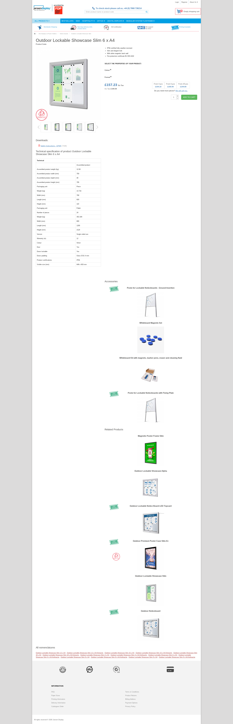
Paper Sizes (55, 695)
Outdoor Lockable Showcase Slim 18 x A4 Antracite (61, 655)
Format (107, 77)
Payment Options (131, 703)
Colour (107, 70)
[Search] (146, 12)
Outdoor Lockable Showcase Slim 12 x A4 (50, 653)
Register (184, 2)
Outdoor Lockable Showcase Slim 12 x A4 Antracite (85, 653)
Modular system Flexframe (139, 21)
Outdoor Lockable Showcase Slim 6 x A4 (162, 655)
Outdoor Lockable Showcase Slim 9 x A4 (143, 657)
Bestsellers (67, 21)
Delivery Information (58, 703)
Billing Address (130, 699)
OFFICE (100, 21)
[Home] (34, 33)
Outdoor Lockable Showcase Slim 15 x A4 (119, 653)
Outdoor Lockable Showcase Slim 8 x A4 (75, 657)
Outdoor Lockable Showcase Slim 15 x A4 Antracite (154, 653)
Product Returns (131, 695)
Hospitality (88, 21)
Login (177, 2)
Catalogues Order (57, 706)
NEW (78, 21)
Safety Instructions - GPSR (51, 146)
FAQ (52, 692)
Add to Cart (189, 97)
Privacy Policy (130, 706)
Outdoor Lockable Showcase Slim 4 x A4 (94, 655)
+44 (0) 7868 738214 (133, 8)
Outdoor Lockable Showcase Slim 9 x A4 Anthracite (177, 657)
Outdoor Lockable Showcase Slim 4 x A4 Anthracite (129, 655)
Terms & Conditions (132, 692)
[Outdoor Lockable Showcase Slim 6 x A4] (46, 127)
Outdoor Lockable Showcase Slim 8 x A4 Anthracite (109, 657)
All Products (41, 21)
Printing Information (58, 699)
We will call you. (181, 91)
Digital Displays (115, 21)
